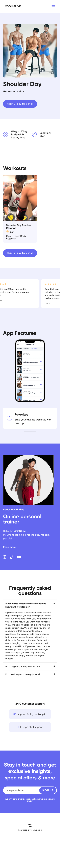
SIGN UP (47, 733)
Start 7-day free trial (20, 104)
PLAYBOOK (37, 773)
